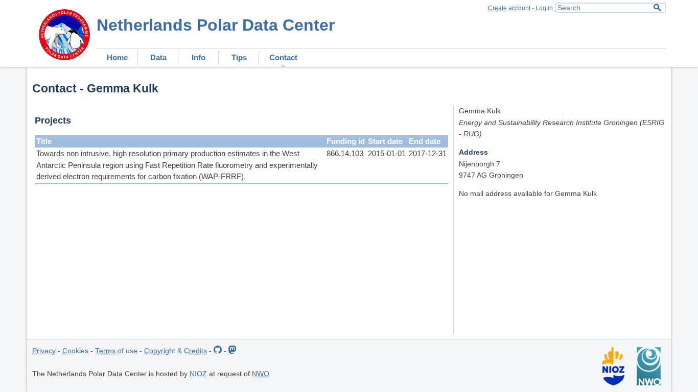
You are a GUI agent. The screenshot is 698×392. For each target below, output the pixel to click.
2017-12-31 (428, 153)
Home (117, 57)
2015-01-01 (387, 153)
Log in (544, 8)
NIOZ (198, 374)
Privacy (44, 351)
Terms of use (116, 351)
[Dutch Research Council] (649, 383)
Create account (509, 8)
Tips (239, 57)
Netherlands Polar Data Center (216, 25)
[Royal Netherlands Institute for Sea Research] (613, 383)
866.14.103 (345, 153)
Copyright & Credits (175, 351)
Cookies (75, 351)
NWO (260, 374)
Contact (283, 57)
